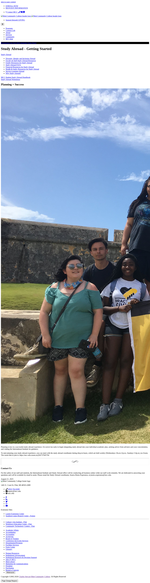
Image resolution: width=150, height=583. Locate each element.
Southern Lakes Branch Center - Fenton (20, 516)
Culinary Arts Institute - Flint (16, 522)
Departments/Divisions (14, 543)
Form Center (10, 547)
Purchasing (10, 568)
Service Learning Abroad (15, 71)
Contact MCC (12, 12)
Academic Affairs (12, 530)
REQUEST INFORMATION (17, 8)
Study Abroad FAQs (13, 65)
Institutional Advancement (15, 555)
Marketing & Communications (17, 564)
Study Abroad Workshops (10, 79)
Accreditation (11, 532)
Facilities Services (12, 545)
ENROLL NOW (12, 6)
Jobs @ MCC (11, 560)
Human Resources (12, 553)
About (8, 33)
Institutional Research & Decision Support (21, 557)
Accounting (10, 534)
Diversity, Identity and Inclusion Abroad (20, 59)
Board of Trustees (12, 539)
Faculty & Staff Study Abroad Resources (21, 61)
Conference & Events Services (17, 541)
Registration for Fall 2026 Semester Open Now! (18, 43)
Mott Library (10, 562)
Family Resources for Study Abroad (19, 63)
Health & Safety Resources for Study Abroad (22, 69)
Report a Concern (12, 570)
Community (10, 37)
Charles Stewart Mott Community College (34, 577)
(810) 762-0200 (14, 489)
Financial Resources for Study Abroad (20, 67)
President (9, 566)
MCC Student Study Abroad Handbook (15, 77)
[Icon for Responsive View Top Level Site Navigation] (2, 24)
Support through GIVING (15, 20)
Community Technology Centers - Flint (20, 526)
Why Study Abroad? (13, 73)
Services (9, 35)
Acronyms (9, 537)
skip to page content (8, 2)
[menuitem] (77, 28)
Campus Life (10, 30)
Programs (9, 28)
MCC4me (9, 39)
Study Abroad (6, 55)
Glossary (9, 549)
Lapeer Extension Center (15, 514)
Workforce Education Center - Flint (19, 524)
